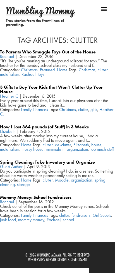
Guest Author (11, 167)
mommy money (31, 220)
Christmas (29, 70)
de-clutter (63, 145)
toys (41, 74)
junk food (8, 220)
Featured (47, 70)
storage (23, 184)
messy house (32, 149)
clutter (103, 70)
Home (62, 70)
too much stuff (102, 149)
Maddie (62, 180)
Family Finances (34, 109)
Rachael (7, 56)
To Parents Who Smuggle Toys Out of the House (48, 52)
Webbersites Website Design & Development (57, 259)
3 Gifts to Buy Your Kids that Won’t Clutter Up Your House (51, 89)
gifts (93, 109)
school (68, 220)
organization (77, 149)
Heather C (9, 96)
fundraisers (80, 215)
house (96, 145)
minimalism (55, 149)
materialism (9, 74)
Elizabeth (8, 131)
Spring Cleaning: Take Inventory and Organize (47, 162)
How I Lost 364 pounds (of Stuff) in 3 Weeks (44, 127)
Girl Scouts (102, 215)
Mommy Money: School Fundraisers (35, 197)
